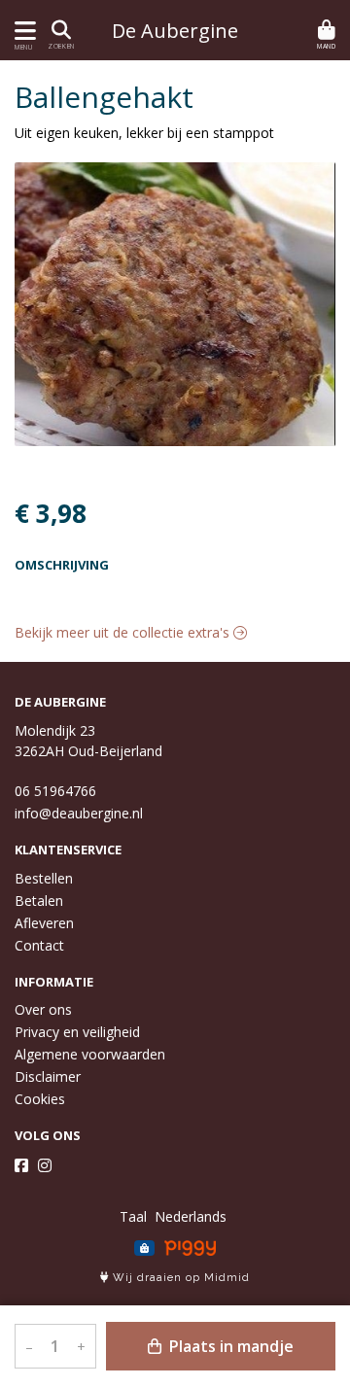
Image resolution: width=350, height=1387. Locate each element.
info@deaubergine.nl (79, 813)
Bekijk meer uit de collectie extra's (124, 632)
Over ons (43, 1009)
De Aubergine (175, 30)
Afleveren (44, 923)
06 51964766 (55, 790)
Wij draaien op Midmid (179, 1277)
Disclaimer (48, 1076)
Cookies (40, 1099)
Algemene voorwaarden (90, 1054)
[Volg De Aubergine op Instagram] (45, 1165)
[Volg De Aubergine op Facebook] (21, 1165)
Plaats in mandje (229, 1346)
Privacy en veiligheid (77, 1032)
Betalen (39, 900)
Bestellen (44, 878)
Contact (39, 945)
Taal (133, 1216)
